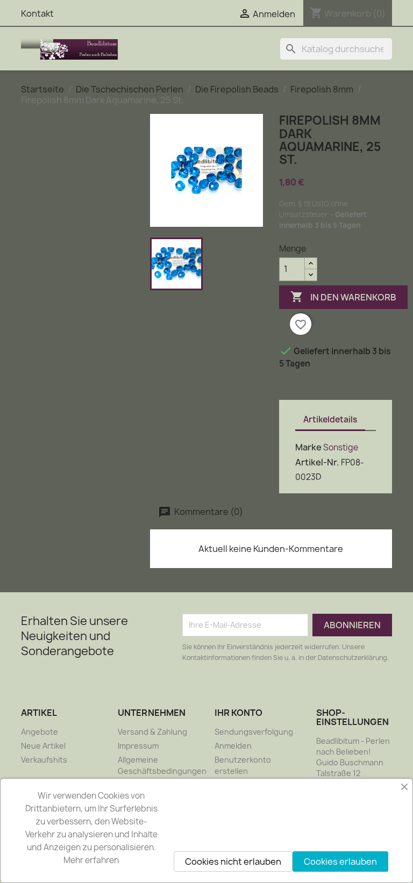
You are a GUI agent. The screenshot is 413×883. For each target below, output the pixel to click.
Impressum (138, 746)
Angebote (39, 732)
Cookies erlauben (340, 861)
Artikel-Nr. (317, 462)
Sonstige (340, 447)
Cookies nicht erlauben (233, 861)
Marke (308, 447)
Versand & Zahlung (152, 732)
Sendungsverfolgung (254, 732)
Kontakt (37, 13)
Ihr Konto (238, 713)
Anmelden (233, 746)
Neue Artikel (43, 746)
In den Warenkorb (343, 296)
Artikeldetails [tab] (330, 419)
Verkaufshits (44, 760)
